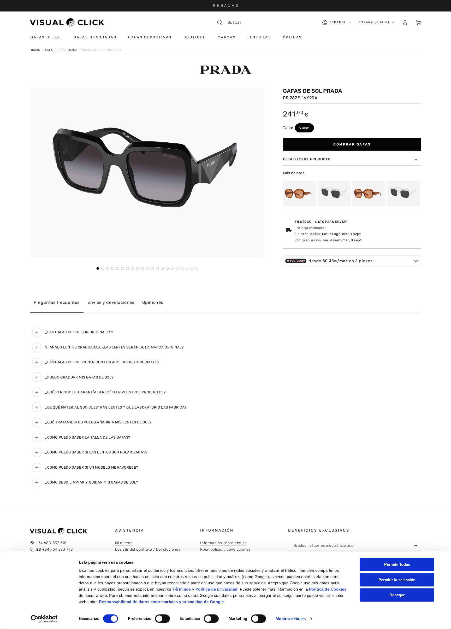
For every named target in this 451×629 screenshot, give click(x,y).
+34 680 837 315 (51, 543)
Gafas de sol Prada (61, 50)
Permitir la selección (397, 580)
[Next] (257, 172)
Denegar (397, 595)
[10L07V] (299, 193)
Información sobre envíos (223, 543)
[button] (232, 22)
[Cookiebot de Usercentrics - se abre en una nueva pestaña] (44, 619)
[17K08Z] (334, 193)
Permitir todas (397, 564)
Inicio (36, 50)
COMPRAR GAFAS (352, 144)
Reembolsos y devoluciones (225, 549)
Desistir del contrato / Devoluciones (148, 549)
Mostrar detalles (291, 618)
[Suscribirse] (417, 545)
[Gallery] (147, 178)
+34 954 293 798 (54, 549)
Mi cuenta (124, 543)
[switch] (162, 618)
